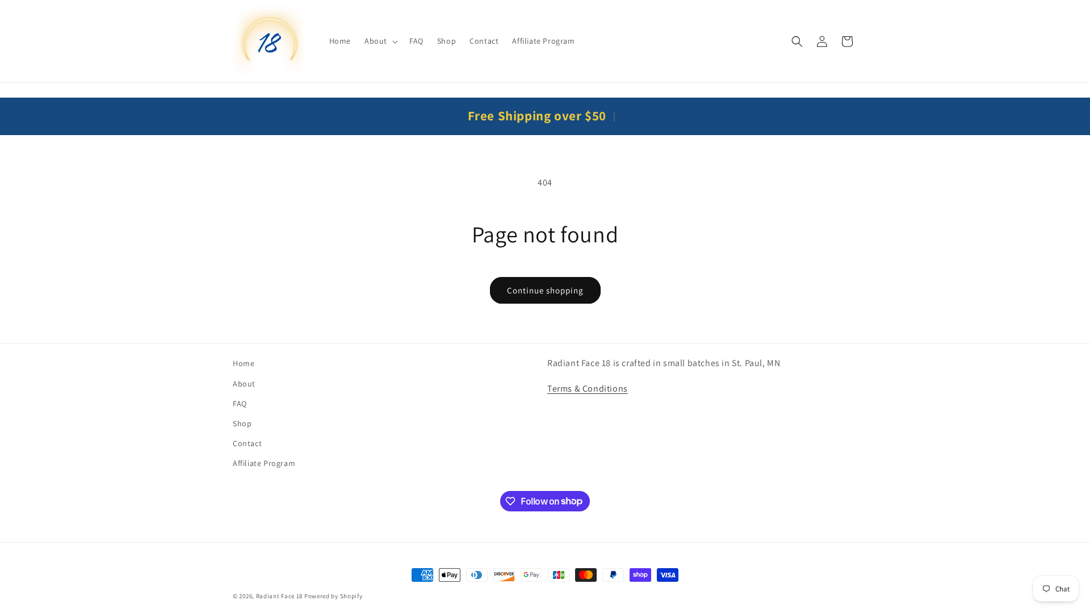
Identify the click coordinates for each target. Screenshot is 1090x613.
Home (243, 363)
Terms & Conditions (587, 388)
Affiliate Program (264, 463)
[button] (380, 41)
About (244, 384)
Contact (247, 443)
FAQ (240, 403)
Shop (242, 423)
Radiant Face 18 (279, 596)
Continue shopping (545, 290)
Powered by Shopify (333, 596)
